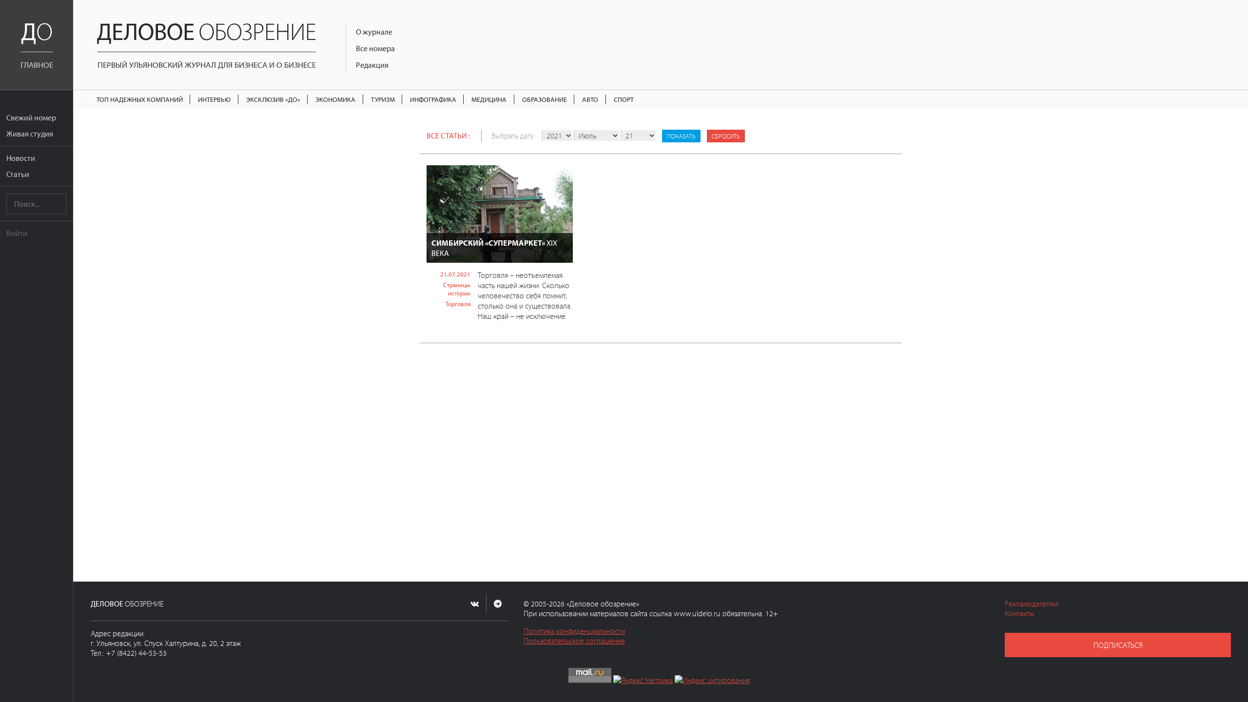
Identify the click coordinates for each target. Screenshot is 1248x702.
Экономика (335, 99)
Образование (544, 99)
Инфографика (433, 99)
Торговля (458, 304)
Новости (20, 158)
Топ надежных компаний (140, 99)
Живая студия (29, 133)
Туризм (383, 99)
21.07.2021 (455, 274)
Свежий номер (31, 117)
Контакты (1019, 613)
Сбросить (726, 136)
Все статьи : (448, 135)
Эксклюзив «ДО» (273, 99)
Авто (590, 99)
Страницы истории (456, 289)
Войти (16, 233)
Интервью (214, 99)
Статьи (17, 174)
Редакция (372, 65)
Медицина (489, 99)
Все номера (375, 48)
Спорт (624, 99)
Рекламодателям (1031, 603)
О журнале (374, 32)
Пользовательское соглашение (574, 640)
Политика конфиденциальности (574, 631)
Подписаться (1118, 645)
